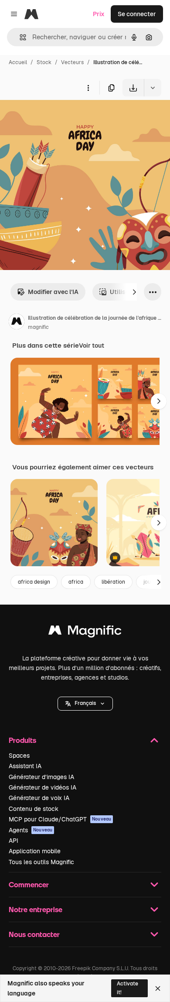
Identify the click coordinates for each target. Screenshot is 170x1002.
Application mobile (35, 851)
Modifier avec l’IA (53, 292)
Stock (44, 62)
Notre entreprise (35, 909)
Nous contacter (34, 934)
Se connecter (137, 14)
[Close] (158, 988)
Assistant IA (25, 766)
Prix (99, 14)
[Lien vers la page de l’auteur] (16, 323)
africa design (34, 581)
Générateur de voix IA (39, 798)
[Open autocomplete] (19, 37)
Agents (30, 830)
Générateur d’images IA (41, 777)
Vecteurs (72, 62)
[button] (85, 704)
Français (85, 703)
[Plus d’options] (88, 87)
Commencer (29, 884)
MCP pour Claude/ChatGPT (60, 819)
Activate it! (127, 987)
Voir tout (91, 345)
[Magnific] (85, 632)
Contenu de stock (33, 809)
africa (75, 581)
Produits (22, 740)
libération (113, 581)
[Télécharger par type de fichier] (152, 87)
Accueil (18, 62)
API (13, 841)
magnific (38, 327)
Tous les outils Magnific (41, 862)
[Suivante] (134, 292)
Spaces (19, 755)
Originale (57, 117)
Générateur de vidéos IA (42, 787)
